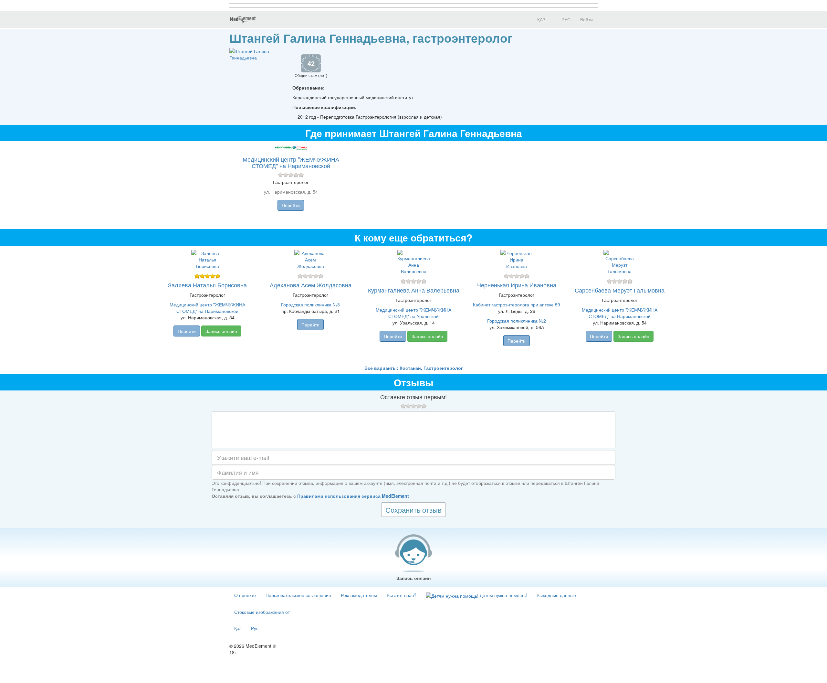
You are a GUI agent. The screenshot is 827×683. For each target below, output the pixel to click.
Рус (254, 628)
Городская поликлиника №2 (516, 320)
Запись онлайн (221, 331)
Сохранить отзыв (413, 510)
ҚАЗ (540, 19)
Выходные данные (556, 595)
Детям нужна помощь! (502, 595)
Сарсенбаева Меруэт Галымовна (620, 290)
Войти (586, 19)
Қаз (237, 628)
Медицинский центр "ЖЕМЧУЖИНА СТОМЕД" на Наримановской (291, 162)
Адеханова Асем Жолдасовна (310, 285)
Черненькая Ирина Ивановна (516, 285)
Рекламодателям (359, 595)
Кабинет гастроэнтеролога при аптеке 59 (516, 304)
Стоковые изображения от (262, 612)
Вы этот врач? (401, 595)
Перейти (291, 205)
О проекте (245, 595)
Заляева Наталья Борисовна (207, 285)
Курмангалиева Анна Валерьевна (413, 290)
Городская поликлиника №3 (310, 304)
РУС (565, 19)
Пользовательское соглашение (298, 595)
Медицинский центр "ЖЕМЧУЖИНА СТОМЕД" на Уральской (413, 312)
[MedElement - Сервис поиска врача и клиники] (243, 19)
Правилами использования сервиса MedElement (353, 496)
